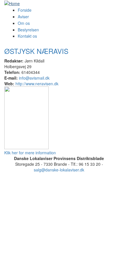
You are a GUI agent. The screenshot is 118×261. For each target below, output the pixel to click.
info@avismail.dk (34, 78)
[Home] (12, 3)
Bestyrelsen (28, 30)
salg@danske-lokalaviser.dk (59, 170)
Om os (24, 23)
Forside (25, 10)
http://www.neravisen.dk (36, 83)
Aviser (23, 16)
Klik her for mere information (30, 152)
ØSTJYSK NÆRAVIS (36, 51)
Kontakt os (27, 36)
